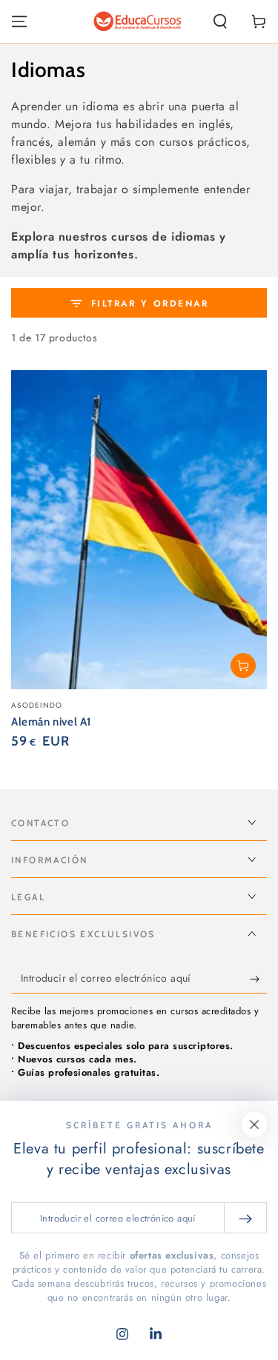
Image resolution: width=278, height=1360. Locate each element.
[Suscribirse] (258, 978)
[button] (220, 21)
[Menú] (19, 21)
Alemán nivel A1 (51, 721)
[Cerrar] (254, 1124)
